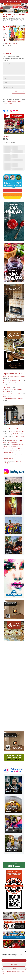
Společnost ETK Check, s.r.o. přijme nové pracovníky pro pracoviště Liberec (13, 450)
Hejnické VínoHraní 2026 (17, 431)
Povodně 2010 (6, 387)
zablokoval (14, 865)
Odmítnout (14, 964)
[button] (25, 951)
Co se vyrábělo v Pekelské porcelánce (13, 398)
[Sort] (7, 139)
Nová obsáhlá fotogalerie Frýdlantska (13, 383)
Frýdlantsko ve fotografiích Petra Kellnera (14, 376)
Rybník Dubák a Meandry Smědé (11, 394)
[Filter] (4, 139)
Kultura (16, 19)
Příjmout (14, 960)
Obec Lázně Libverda (11, 43)
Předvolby (14, 968)
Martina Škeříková (10, 18)
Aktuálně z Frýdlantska (8, 19)
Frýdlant (5, 396)
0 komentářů (19, 20)
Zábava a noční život (10, 20)
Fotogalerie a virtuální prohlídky (11, 380)
